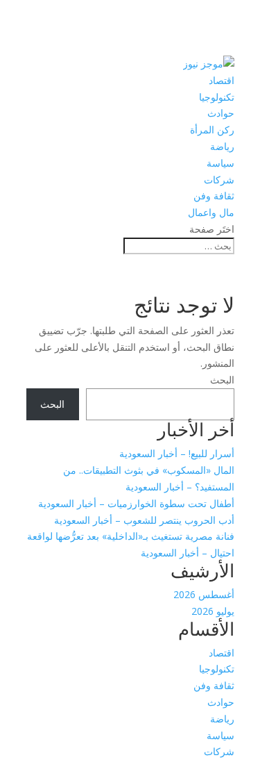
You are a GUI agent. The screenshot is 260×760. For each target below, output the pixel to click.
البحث (222, 379)
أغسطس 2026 (203, 594)
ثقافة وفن (213, 195)
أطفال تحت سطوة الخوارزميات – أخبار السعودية (136, 503)
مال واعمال (211, 212)
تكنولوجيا (216, 97)
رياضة (222, 146)
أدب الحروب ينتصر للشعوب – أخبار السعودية (144, 520)
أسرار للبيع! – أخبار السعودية (176, 453)
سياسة (220, 163)
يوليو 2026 (212, 611)
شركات (219, 179)
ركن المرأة (212, 129)
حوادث (220, 112)
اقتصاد (221, 80)
